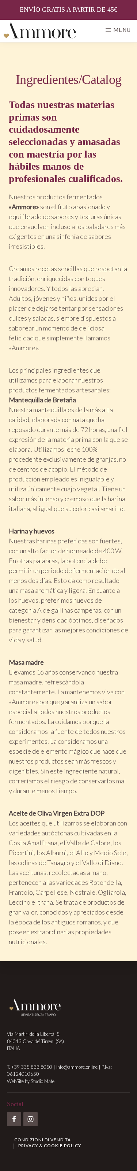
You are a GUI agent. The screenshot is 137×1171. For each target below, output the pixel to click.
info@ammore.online (77, 1067)
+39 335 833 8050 (31, 1067)
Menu (122, 29)
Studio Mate (42, 1081)
